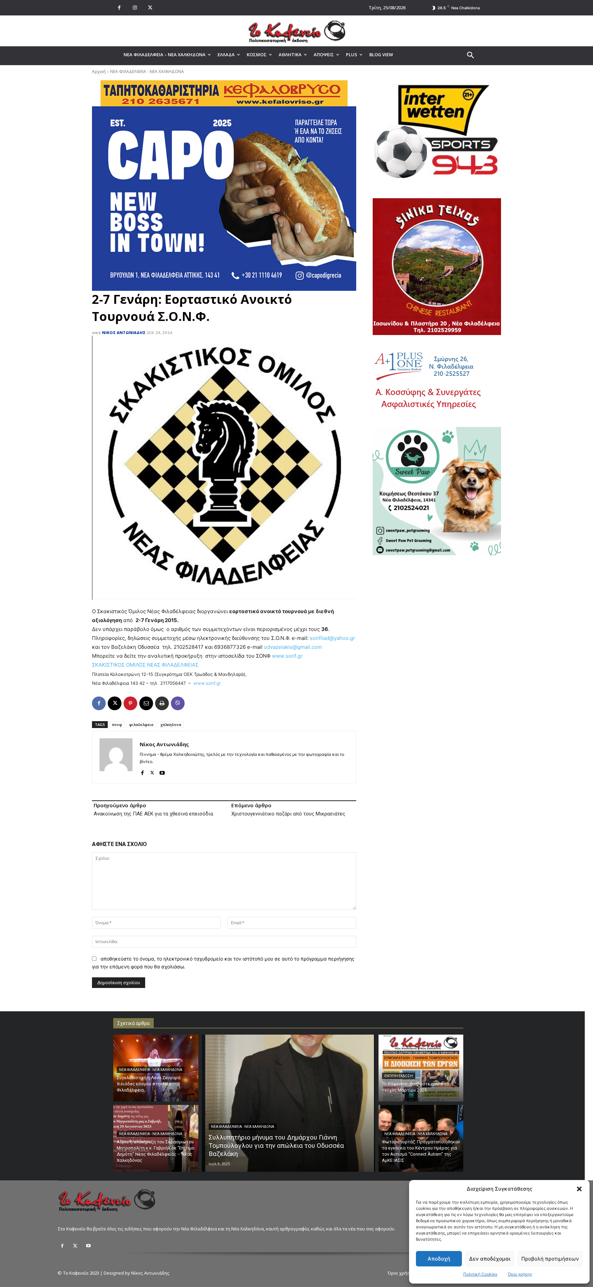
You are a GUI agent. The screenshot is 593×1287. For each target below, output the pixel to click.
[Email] (146, 703)
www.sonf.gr (207, 683)
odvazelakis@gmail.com (293, 647)
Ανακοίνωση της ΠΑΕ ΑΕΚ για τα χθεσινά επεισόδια (153, 814)
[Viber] (178, 703)
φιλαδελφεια (141, 724)
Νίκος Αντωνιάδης (124, 332)
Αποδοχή (439, 1258)
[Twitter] (75, 1245)
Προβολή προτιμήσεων (550, 1258)
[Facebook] (119, 8)
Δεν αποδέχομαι (489, 1258)
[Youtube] (162, 771)
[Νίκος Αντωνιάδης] (116, 757)
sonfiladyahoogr (332, 638)
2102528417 (189, 647)
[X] (150, 8)
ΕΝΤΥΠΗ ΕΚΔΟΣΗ (398, 1076)
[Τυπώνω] (162, 703)
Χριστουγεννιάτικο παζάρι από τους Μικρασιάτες (288, 814)
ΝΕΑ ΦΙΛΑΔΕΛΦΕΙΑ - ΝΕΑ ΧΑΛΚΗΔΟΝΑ (147, 71)
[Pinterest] (130, 703)
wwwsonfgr (287, 656)
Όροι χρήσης (520, 1274)
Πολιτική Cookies (480, 1274)
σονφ (117, 724)
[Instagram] (135, 8)
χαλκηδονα (170, 724)
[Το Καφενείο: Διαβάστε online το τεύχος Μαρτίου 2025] (421, 1068)
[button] (579, 1188)
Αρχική (99, 71)
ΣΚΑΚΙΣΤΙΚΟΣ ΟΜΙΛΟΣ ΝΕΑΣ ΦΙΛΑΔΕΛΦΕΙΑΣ (145, 665)
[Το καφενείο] (296, 30)
